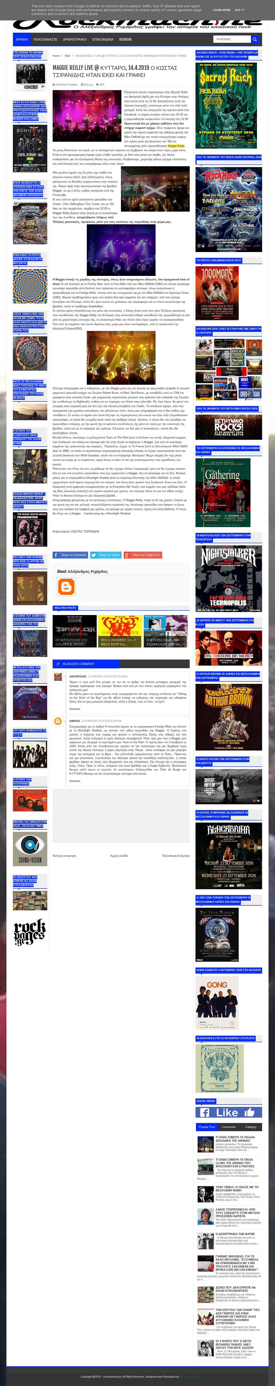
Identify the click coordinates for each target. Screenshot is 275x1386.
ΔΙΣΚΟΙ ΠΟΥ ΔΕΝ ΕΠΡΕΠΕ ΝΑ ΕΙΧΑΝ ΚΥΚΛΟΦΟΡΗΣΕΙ (236, 1289)
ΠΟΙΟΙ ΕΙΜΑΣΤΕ (45, 39)
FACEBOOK (125, 39)
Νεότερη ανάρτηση (64, 855)
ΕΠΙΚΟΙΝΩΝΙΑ (102, 39)
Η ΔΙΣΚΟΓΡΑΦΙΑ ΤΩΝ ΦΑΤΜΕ (235, 1234)
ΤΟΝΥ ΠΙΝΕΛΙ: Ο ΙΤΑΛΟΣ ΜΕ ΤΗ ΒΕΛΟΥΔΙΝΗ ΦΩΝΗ (237, 1189)
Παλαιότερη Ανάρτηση (176, 855)
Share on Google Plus (146, 555)
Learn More (222, 10)
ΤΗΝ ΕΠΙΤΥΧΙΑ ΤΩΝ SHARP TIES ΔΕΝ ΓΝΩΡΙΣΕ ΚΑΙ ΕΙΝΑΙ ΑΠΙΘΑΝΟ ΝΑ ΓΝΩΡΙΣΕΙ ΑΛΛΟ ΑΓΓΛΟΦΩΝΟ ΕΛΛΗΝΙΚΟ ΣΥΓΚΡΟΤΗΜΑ (238, 1316)
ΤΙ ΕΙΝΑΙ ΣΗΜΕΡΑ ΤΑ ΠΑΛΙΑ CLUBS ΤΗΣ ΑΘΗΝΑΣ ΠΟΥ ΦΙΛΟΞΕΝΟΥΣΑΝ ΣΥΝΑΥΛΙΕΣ (235, 1163)
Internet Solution (189, 1376)
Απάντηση (74, 709)
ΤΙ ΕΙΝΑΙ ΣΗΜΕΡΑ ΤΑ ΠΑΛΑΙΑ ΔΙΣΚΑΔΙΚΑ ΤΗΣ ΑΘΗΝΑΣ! (235, 1139)
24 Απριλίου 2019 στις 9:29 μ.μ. (101, 721)
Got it (239, 10)
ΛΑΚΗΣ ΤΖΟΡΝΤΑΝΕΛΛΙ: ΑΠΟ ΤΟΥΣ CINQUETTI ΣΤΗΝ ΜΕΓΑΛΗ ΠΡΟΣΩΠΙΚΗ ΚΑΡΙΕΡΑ (238, 1213)
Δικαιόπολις (77, 676)
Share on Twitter (109, 555)
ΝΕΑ (101, 84)
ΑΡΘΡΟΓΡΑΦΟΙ (75, 39)
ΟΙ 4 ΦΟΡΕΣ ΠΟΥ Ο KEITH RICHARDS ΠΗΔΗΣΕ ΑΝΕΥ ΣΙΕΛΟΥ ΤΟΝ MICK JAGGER (234, 1344)
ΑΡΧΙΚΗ (22, 39)
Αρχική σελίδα (119, 855)
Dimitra (74, 721)
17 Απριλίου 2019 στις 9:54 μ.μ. (108, 676)
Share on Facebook (74, 555)
